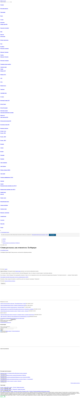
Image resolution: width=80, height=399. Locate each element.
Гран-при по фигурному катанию (6, 112)
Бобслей (2, 194)
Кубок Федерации (3, 107)
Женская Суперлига (4, 52)
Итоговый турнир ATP (4, 100)
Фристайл (2, 223)
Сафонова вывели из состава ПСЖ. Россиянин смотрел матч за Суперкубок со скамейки (16, 309)
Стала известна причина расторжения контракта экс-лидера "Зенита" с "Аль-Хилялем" (16, 379)
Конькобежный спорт (4, 201)
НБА (1, 31)
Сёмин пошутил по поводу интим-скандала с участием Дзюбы (12, 307)
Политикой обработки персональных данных (40, 234)
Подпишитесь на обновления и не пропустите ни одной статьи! (12, 318)
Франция (2, 158)
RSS (1, 391)
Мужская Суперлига (4, 48)
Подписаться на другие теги (5, 322)
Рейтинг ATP (3, 70)
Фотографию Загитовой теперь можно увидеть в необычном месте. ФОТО (14, 277)
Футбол (1, 131)
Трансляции (2, 12)
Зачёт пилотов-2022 (4, 117)
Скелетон (2, 220)
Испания (2, 144)
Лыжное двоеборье (4, 205)
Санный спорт (3, 216)
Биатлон (2, 34)
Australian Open (3, 93)
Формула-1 (2, 115)
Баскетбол (2, 22)
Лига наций (2, 173)
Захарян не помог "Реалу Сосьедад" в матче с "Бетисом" (10, 381)
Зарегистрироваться (16, 331)
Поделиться (3, 283)
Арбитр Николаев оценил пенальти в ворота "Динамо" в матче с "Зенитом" (14, 310)
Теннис (1, 69)
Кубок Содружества (4, 40)
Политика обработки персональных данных (41, 391)
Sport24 (6, 269)
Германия (2, 155)
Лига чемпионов (3, 162)
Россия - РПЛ (3, 133)
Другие (1, 227)
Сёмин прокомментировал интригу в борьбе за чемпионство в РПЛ (13, 305)
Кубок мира (2, 36)
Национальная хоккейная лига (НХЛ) (7, 189)
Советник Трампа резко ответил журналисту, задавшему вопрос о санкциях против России (17, 314)
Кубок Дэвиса (3, 104)
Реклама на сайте (25, 391)
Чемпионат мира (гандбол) (5, 64)
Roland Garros (3, 85)
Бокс (1, 43)
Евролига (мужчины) (4, 28)
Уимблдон (2, 89)
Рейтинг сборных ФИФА (5, 170)
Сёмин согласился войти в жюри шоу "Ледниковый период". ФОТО (13, 303)
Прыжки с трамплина (4, 212)
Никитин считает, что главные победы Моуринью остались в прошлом (13, 373)
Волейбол (2, 46)
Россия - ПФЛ (3, 140)
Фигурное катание (4, 110)
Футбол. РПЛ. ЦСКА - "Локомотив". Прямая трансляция (14, 389)
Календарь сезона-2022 (4, 124)
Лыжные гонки (3, 67)
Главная (2, 4)
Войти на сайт (3, 0)
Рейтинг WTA (3, 74)
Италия (1, 151)
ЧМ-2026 (2, 181)
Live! (5, 131)
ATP (1, 78)
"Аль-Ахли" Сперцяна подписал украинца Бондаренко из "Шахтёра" (13, 375)
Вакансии (16, 391)
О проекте (31, 391)
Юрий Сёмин (5, 250)
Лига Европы (3, 166)
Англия (1, 147)
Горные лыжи (3, 197)
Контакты (20, 391)
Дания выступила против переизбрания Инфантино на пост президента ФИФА (15, 377)
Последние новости (4, 8)
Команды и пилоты (4, 128)
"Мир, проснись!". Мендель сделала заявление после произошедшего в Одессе (15, 316)
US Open (2, 96)
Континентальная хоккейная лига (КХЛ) (8, 185)
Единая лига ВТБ (3, 24)
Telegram (11, 391)
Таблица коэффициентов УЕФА (6, 177)
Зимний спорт (3, 192)
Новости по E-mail (6, 391)
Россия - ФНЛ (3, 136)
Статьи (1, 19)
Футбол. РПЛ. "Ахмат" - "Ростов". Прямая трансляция (14, 387)
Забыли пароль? (9, 331)
